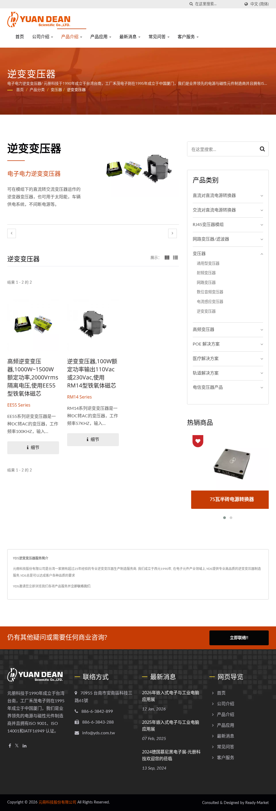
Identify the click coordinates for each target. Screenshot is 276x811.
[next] (172, 233)
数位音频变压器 (210, 292)
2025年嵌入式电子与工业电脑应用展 (170, 725)
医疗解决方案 (206, 359)
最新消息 (128, 37)
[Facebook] (10, 746)
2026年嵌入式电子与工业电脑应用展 (170, 696)
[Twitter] (17, 746)
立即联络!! (239, 638)
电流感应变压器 (210, 302)
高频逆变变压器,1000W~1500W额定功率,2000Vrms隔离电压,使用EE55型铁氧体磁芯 (32, 377)
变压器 (56, 90)
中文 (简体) (259, 4)
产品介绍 (70, 37)
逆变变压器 (76, 90)
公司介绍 (41, 37)
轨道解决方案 (206, 373)
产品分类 (37, 90)
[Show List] (175, 257)
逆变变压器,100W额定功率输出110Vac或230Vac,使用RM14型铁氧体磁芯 (92, 373)
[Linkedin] (24, 746)
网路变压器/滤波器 (211, 239)
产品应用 (99, 37)
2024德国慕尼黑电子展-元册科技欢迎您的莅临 (171, 755)
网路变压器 (206, 283)
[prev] (11, 233)
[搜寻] (191, 4)
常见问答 (158, 37)
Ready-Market (257, 803)
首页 (19, 37)
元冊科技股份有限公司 (57, 802)
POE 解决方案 (206, 344)
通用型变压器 (208, 264)
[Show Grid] (167, 257)
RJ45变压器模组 (208, 225)
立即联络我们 (80, 586)
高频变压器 (203, 329)
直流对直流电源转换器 (214, 195)
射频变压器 (206, 273)
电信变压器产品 (208, 387)
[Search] (262, 149)
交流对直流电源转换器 (214, 210)
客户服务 (187, 37)
